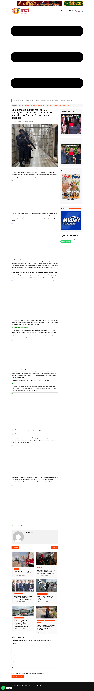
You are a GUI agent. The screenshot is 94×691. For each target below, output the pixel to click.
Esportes (22, 100)
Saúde (31, 100)
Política (27, 100)
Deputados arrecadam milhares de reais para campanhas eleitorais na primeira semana (46, 571)
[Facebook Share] (16, 526)
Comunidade (16, 100)
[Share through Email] (25, 526)
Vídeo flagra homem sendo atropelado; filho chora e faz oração (45, 598)
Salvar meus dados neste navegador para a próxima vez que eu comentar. (28, 673)
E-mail (13, 661)
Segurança (37, 100)
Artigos (57, 100)
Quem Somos (69, 100)
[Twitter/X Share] (19, 526)
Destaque (26, 121)
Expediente (62, 100)
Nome (13, 655)
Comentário (14, 643)
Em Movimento (50, 100)
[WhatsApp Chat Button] (3, 688)
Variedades (43, 100)
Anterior (16, 547)
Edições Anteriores (71, 201)
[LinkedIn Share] (22, 526)
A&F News (14, 685)
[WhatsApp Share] (13, 526)
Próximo (53, 547)
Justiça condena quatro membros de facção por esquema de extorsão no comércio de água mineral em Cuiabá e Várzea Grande (22, 623)
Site (12, 667)
